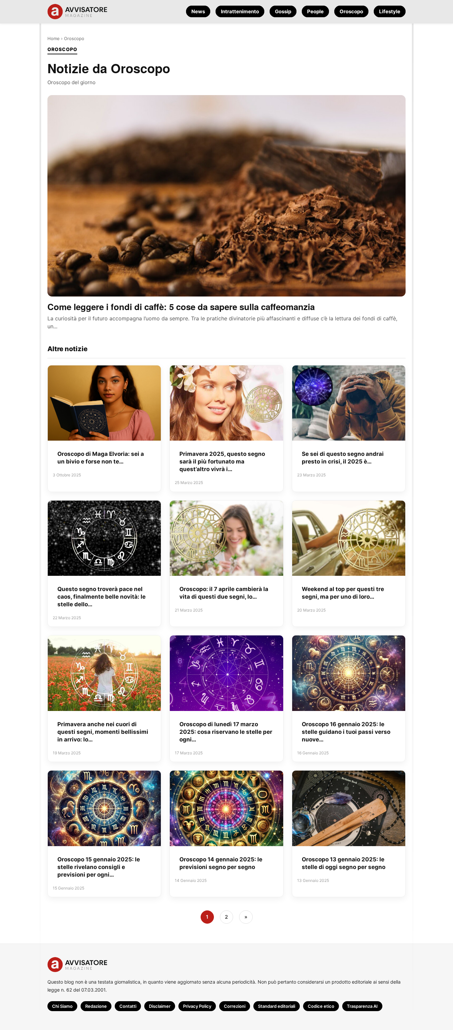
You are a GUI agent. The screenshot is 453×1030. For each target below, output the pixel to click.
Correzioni (234, 1006)
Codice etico (321, 1006)
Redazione (96, 1006)
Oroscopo (351, 11)
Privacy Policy (197, 1006)
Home (53, 38)
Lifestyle (389, 11)
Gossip (283, 11)
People (315, 11)
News (198, 11)
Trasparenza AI (362, 1006)
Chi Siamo (62, 1006)
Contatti (127, 1006)
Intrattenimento (240, 11)
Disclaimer (159, 1006)
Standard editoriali (276, 1006)
